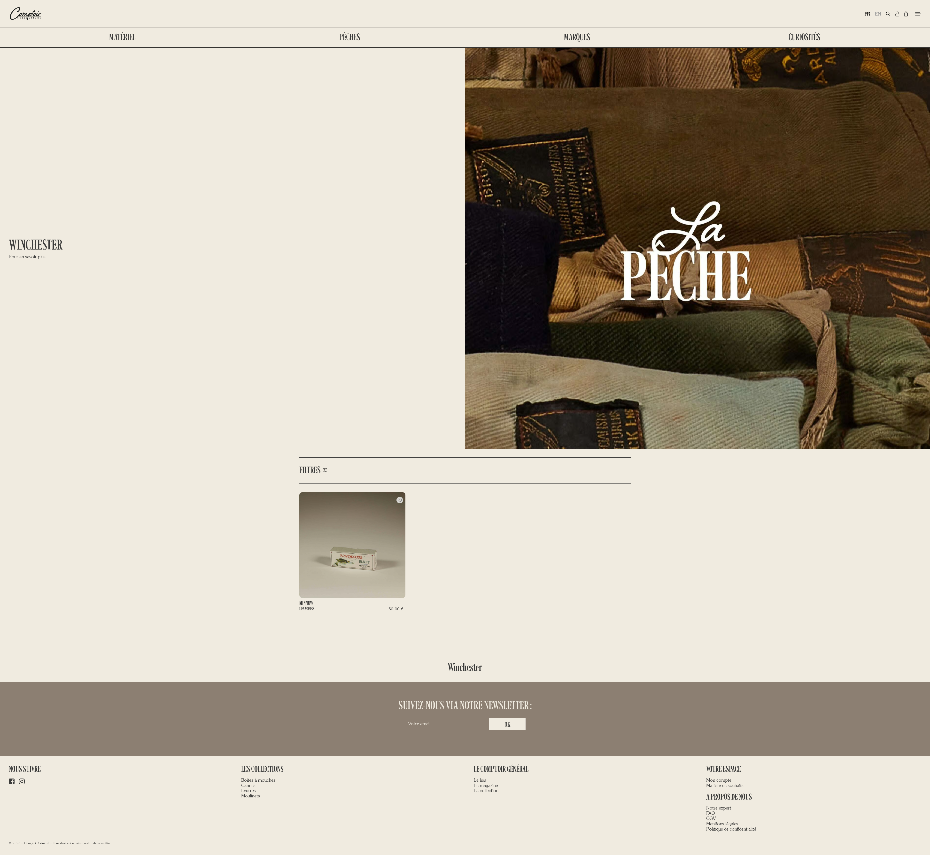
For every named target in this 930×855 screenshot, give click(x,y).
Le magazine (486, 786)
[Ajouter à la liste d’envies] (399, 500)
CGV (711, 819)
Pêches (349, 37)
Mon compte (718, 780)
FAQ (710, 813)
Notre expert (718, 808)
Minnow (306, 603)
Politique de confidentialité (731, 829)
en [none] (878, 14)
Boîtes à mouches (258, 780)
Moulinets (250, 796)
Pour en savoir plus (27, 257)
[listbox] (875, 14)
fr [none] (867, 14)
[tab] (465, 470)
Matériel (122, 37)
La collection (486, 791)
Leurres (248, 791)
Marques (577, 37)
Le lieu (480, 780)
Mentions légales (722, 824)
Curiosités (804, 37)
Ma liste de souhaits (725, 786)
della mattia (101, 843)
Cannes (248, 786)
